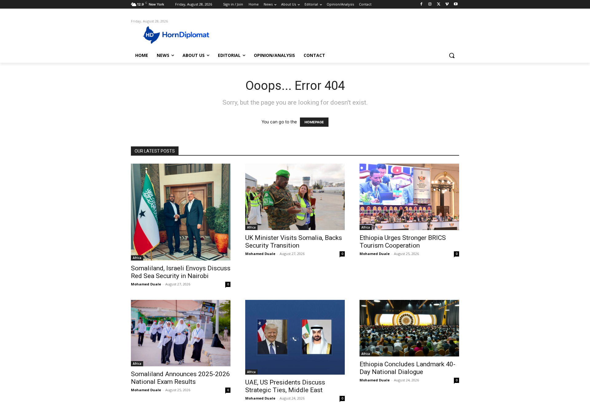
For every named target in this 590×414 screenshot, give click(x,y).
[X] (438, 4)
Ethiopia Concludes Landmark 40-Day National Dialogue (407, 368)
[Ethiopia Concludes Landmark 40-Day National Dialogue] (409, 328)
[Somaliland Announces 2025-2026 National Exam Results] (180, 333)
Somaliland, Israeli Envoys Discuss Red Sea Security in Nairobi (180, 272)
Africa (137, 258)
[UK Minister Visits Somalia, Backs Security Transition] (295, 197)
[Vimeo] (446, 4)
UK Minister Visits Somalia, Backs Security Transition (293, 241)
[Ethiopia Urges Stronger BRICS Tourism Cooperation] (409, 197)
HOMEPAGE (314, 122)
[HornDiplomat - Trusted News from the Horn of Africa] (180, 34)
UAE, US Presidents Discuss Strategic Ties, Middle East (285, 386)
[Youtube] (455, 4)
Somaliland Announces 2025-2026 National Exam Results (180, 377)
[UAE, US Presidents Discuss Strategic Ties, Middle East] (295, 337)
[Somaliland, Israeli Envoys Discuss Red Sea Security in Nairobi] (180, 212)
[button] (451, 55)
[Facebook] (421, 4)
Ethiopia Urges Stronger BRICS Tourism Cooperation (403, 241)
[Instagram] (430, 4)
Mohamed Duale (146, 284)
